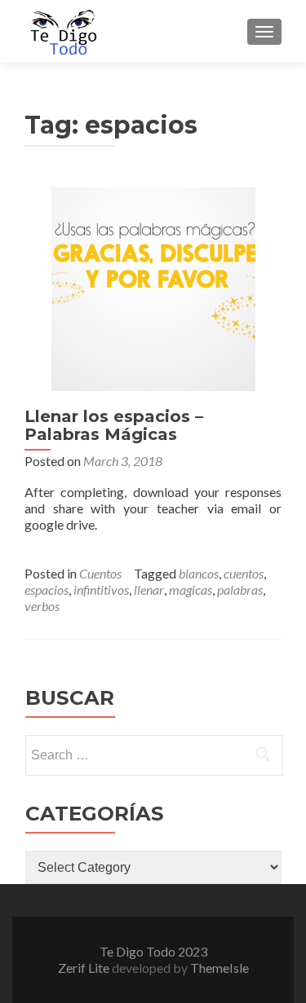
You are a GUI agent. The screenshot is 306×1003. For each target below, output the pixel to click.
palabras (240, 589)
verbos (42, 606)
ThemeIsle (219, 967)
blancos (199, 573)
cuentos (244, 573)
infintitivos (101, 589)
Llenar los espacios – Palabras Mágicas (113, 425)
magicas (190, 589)
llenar (149, 589)
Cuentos (100, 573)
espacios (46, 589)
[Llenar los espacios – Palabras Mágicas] (153, 287)
